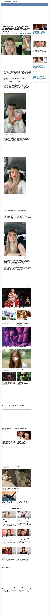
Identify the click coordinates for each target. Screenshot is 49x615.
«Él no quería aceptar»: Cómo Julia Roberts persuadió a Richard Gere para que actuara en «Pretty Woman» (39, 32)
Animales (16, 4)
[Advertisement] (24, 14)
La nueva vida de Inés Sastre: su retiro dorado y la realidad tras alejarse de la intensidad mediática (8, 556)
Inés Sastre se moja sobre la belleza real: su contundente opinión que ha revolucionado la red (24, 556)
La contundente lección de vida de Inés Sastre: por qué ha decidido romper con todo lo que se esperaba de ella (24, 538)
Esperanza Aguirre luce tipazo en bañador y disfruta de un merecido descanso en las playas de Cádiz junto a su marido (8, 520)
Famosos (5, 4)
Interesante (11, 4)
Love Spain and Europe (10, 1)
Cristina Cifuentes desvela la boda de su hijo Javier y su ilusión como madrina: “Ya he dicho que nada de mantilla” (23, 520)
